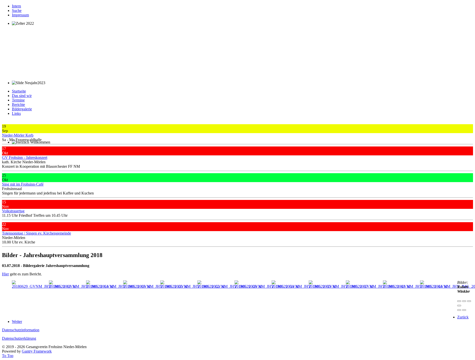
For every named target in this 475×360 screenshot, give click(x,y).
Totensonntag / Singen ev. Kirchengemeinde (36, 233)
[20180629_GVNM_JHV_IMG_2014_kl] (81, 286)
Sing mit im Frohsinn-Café (23, 184)
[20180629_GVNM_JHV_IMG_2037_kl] (341, 286)
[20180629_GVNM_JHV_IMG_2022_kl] (192, 286)
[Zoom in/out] (459, 305)
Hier (5, 274)
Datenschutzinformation (20, 330)
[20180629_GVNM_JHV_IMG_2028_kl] (229, 286)
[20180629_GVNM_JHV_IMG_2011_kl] (44, 286)
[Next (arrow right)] (464, 310)
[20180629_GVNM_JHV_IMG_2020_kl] (155, 286)
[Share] (464, 301)
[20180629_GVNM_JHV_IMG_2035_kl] (304, 286)
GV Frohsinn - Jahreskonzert (24, 157)
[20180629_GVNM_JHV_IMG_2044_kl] (415, 286)
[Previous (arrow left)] (459, 310)
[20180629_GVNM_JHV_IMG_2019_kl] (118, 286)
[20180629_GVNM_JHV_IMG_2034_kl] (267, 286)
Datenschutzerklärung (19, 338)
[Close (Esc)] (459, 301)
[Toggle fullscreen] (469, 301)
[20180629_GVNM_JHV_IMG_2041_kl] (378, 286)
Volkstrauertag (13, 211)
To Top (7, 356)
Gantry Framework (37, 351)
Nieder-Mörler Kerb (17, 135)
